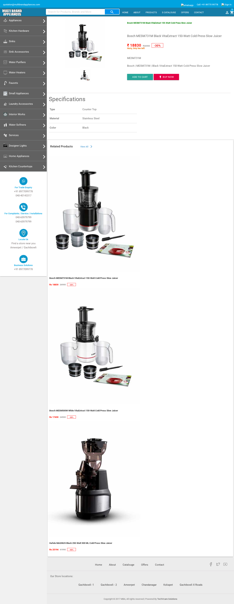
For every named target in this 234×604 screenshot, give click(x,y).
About (136, 12)
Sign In (227, 4)
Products (151, 12)
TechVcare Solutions (167, 599)
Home (125, 12)
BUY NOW (166, 77)
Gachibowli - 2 (109, 584)
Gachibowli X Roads (191, 584)
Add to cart (140, 77)
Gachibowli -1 (86, 584)
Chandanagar (149, 584)
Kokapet (168, 584)
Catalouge (128, 564)
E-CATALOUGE (169, 12)
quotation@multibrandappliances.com (21, 4)
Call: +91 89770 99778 (207, 4)
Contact (199, 12)
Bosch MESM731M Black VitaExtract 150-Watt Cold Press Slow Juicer (159, 23)
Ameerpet (129, 584)
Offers (185, 12)
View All (86, 146)
